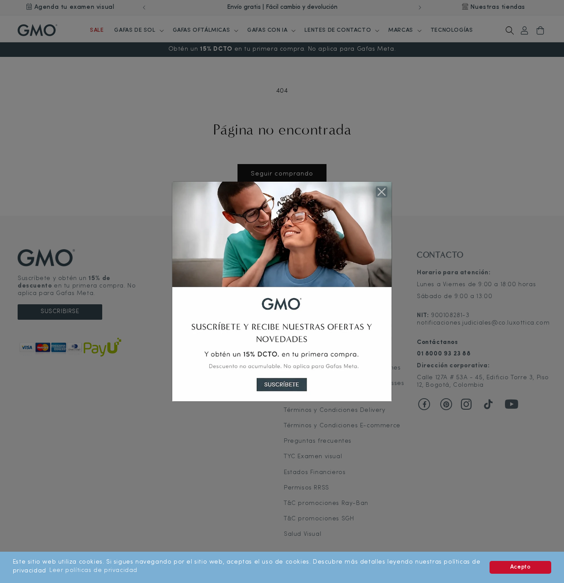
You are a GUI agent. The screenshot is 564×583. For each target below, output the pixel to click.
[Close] (381, 192)
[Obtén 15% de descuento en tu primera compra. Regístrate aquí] (282, 291)
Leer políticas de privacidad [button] (93, 570)
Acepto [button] (520, 567)
